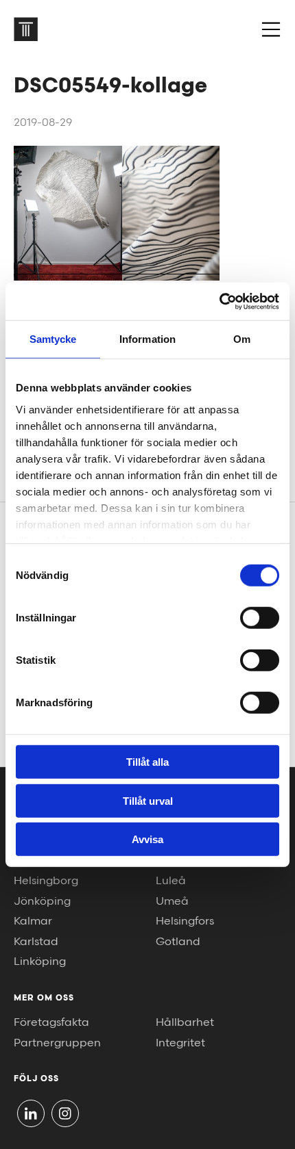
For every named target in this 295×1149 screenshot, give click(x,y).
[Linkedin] (31, 1113)
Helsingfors (185, 921)
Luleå (171, 881)
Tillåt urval (148, 800)
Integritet (180, 1043)
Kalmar (33, 921)
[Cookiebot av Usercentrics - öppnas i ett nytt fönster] (219, 301)
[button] (271, 29)
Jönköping (42, 901)
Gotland (178, 941)
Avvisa (147, 839)
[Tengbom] (26, 29)
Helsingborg (46, 881)
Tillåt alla (147, 762)
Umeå (172, 901)
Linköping (40, 961)
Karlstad (36, 941)
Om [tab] (241, 339)
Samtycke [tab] (53, 339)
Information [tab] (147, 339)
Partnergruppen (57, 1043)
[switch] (259, 618)
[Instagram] (65, 1113)
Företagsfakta (51, 1022)
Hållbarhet (185, 1022)
